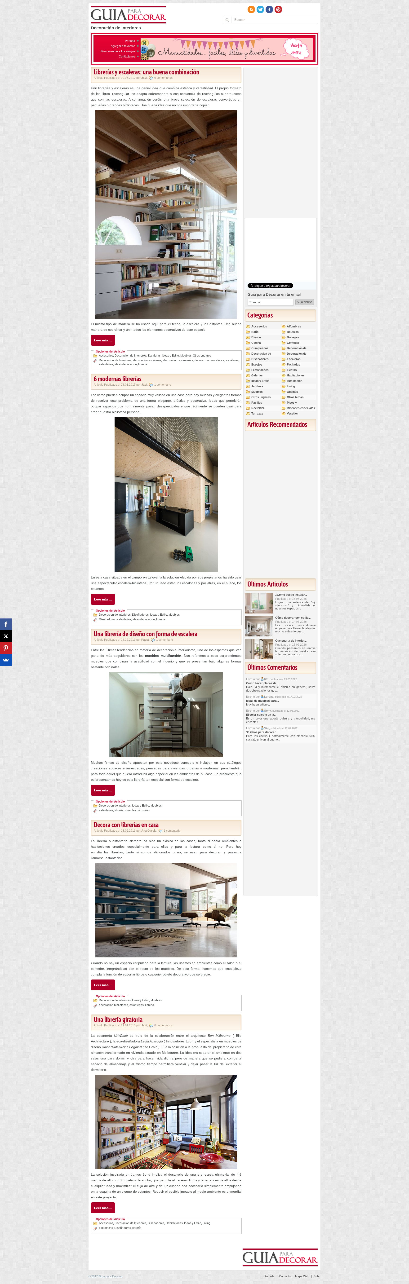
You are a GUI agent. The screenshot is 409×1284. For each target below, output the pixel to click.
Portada (130, 41)
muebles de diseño (137, 810)
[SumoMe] (6, 660)
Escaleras (154, 355)
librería (142, 364)
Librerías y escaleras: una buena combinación (146, 72)
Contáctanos (127, 56)
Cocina (256, 342)
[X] (6, 636)
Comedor (293, 342)
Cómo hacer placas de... (262, 683)
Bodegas (293, 337)
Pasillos (256, 402)
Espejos (256, 364)
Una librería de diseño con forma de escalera (145, 634)
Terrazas (257, 413)
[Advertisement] (280, 144)
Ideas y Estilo (170, 355)
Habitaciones (174, 1223)
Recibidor (257, 408)
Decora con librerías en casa (126, 825)
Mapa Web (302, 1276)
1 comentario (162, 384)
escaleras (232, 360)
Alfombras (294, 326)
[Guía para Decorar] (128, 15)
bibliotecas (106, 1228)
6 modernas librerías (117, 379)
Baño (254, 332)
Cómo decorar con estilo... (293, 617)
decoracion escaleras (147, 360)
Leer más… (103, 340)
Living (206, 1223)
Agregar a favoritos (123, 46)
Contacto (285, 1276)
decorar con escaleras (209, 360)
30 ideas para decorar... (262, 732)
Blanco (256, 337)
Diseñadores (140, 614)
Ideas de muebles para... (262, 700)
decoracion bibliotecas (113, 1005)
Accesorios (106, 355)
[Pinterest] (6, 648)
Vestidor (292, 413)
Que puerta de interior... (291, 640)
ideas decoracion (126, 364)
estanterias (106, 364)
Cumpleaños (259, 348)
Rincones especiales (301, 408)
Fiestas (292, 370)
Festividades (260, 370)
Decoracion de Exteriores (297, 350)
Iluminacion (294, 381)
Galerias (257, 375)
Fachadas (293, 364)
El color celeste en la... (261, 714)
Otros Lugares (202, 355)
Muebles (185, 355)
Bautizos (293, 332)
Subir (317, 1276)
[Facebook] (6, 624)
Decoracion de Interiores (130, 355)
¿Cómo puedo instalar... (291, 594)
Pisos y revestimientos (297, 404)
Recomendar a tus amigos (118, 51)
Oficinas (292, 391)
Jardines (257, 386)
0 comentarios (163, 77)
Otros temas (295, 397)
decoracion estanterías (178, 360)
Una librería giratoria (118, 1020)
